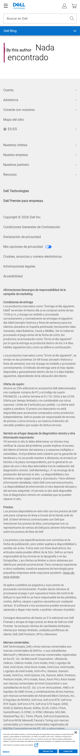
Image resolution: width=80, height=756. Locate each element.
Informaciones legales (19, 266)
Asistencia (10, 100)
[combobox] (40, 18)
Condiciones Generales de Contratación (31, 227)
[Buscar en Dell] (72, 18)
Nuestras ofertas (15, 145)
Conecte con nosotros (19, 110)
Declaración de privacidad (22, 237)
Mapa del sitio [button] (13, 120)
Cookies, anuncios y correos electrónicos (32, 256)
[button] (64, 6)
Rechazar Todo (48, 751)
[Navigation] (6, 6)
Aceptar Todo (68, 751)
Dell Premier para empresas (23, 201)
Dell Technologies (16, 191)
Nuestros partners (16, 165)
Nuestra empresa (15, 155)
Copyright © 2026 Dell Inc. (22, 217)
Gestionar (6, 752)
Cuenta (8, 90)
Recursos (10, 174)
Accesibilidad (13, 276)
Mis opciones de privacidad (23, 247)
